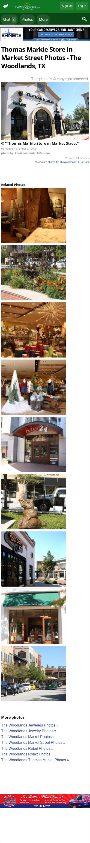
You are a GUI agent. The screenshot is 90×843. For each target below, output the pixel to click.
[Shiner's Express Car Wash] (45, 35)
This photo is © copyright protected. (60, 79)
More (43, 19)
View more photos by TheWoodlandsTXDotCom (62, 162)
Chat (9, 19)
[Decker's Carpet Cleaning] (45, 801)
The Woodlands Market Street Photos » (33, 742)
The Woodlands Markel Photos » (28, 737)
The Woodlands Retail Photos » (27, 748)
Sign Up (67, 6)
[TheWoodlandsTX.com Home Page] (27, 6)
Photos (27, 19)
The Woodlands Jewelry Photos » (28, 731)
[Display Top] (45, 25)
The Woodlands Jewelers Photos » (29, 725)
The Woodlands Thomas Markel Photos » (35, 760)
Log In (82, 6)
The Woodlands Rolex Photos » (27, 754)
